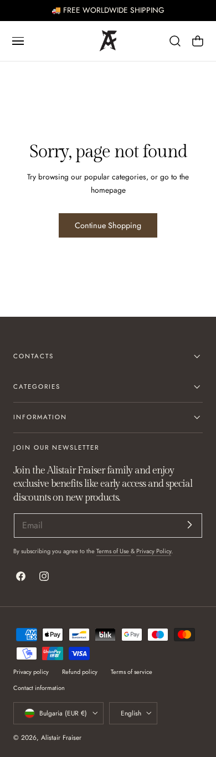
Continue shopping (108, 225)
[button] (18, 41)
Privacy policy (31, 671)
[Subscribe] (189, 525)
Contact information (39, 687)
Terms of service (131, 671)
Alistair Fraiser (61, 737)
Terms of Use (113, 551)
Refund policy (79, 671)
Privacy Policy (153, 551)
